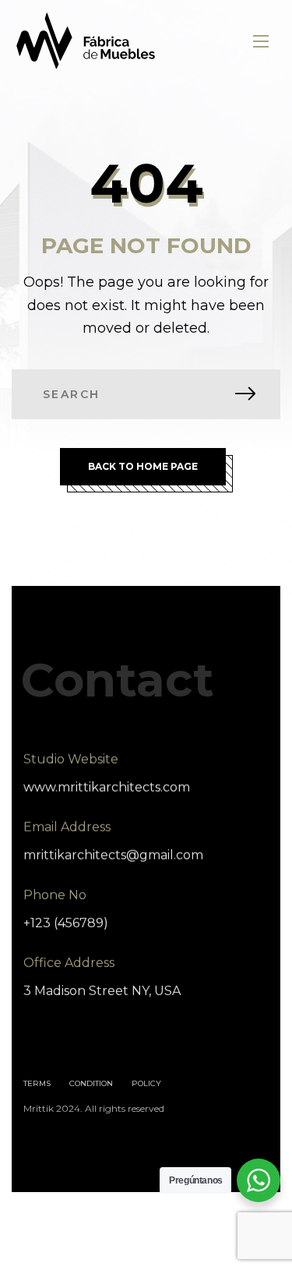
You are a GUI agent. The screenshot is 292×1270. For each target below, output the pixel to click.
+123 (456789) (65, 922)
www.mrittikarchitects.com (106, 787)
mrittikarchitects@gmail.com (113, 855)
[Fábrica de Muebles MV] (86, 41)
